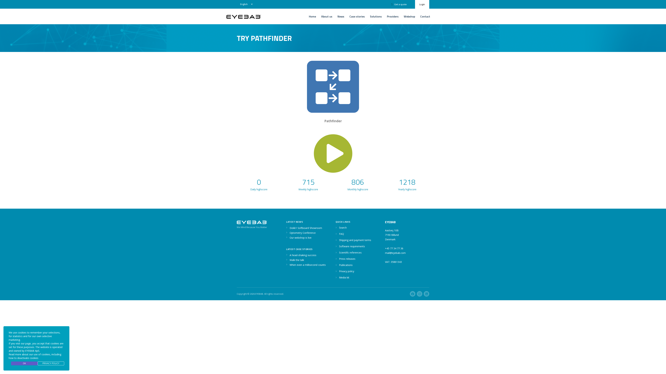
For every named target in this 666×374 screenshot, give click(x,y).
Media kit (344, 277)
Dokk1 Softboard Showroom (306, 228)
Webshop (409, 16)
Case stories (357, 16)
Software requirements (352, 246)
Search (343, 227)
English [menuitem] (244, 4)
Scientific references (350, 252)
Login (422, 4)
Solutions (376, 16)
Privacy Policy (50, 363)
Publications (346, 265)
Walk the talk (297, 260)
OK (24, 363)
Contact (425, 16)
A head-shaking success (303, 255)
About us (326, 16)
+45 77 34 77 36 (394, 248)
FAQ (341, 233)
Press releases (347, 258)
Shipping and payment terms (355, 240)
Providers (393, 16)
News (341, 16)
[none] (246, 4)
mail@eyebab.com (395, 253)
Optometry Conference (303, 232)
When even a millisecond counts (308, 264)
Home (312, 16)
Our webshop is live (300, 237)
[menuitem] (246, 4)
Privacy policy (346, 271)
